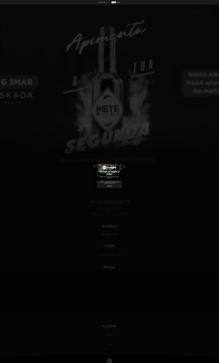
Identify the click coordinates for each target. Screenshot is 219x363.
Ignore (118, 2)
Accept (113, 2)
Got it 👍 (109, 186)
